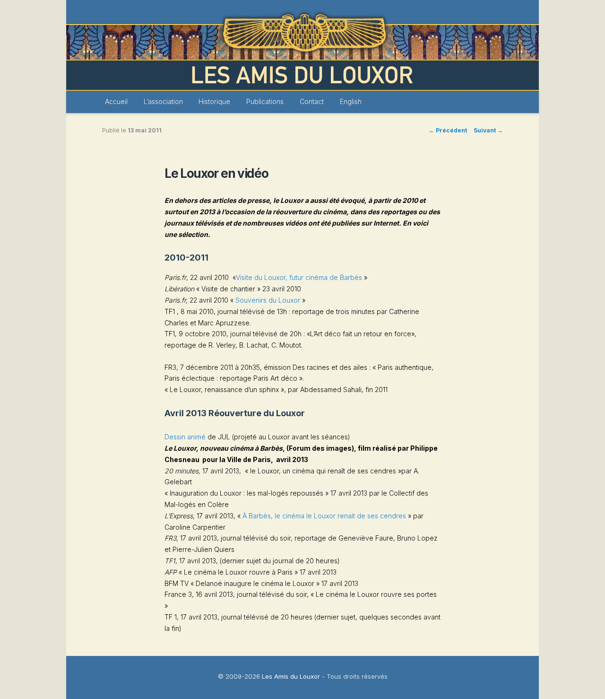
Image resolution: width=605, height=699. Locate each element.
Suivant (488, 130)
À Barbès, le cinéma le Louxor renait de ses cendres (324, 516)
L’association (163, 101)
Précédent (448, 130)
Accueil (116, 101)
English (351, 101)
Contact (312, 101)
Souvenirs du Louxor (267, 300)
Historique (214, 101)
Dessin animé (185, 437)
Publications (265, 101)
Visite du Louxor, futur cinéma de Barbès (299, 277)
